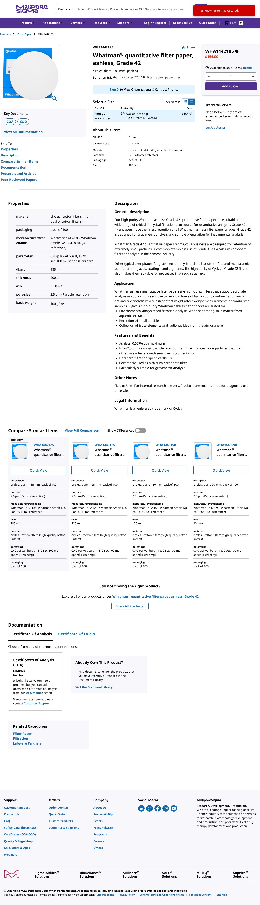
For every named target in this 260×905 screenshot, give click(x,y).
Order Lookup (182, 23)
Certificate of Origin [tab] (76, 633)
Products (5, 34)
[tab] (8, 34)
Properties (9, 149)
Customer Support (36, 703)
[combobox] (131, 9)
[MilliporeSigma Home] (32, 9)
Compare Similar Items (19, 161)
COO (23, 121)
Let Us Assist (215, 128)
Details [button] (247, 68)
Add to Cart (231, 86)
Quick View (38, 470)
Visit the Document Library (93, 687)
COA (9, 121)
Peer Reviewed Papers (19, 179)
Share (191, 47)
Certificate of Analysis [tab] (31, 633)
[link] (24, 807)
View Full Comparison (82, 430)
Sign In (114, 89)
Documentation (13, 167)
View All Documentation (23, 132)
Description (10, 155)
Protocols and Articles (18, 173)
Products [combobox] (64, 9)
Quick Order (207, 23)
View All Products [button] (129, 606)
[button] (155, 23)
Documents (34, 693)
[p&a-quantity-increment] (253, 76)
